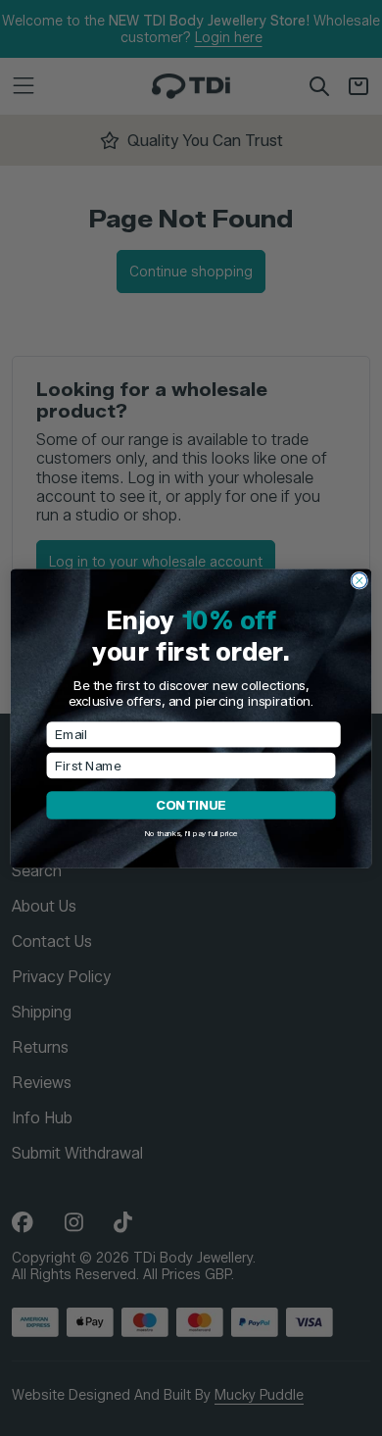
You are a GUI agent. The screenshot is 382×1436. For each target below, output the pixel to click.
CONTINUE (191, 805)
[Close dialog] (359, 580)
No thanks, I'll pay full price (191, 832)
